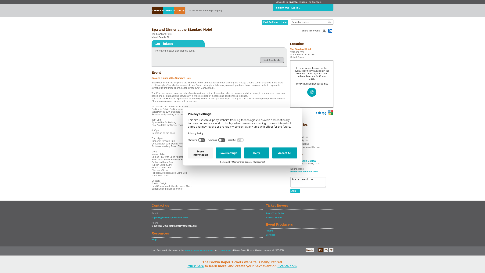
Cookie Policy (225, 250)
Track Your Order (275, 213)
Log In (294, 7)
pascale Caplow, (307, 161)
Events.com (287, 266)
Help (284, 22)
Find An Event (270, 22)
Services (270, 235)
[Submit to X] (324, 30)
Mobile (309, 250)
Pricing (269, 230)
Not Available (272, 60)
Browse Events (274, 217)
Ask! (293, 191)
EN (320, 250)
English (293, 2)
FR (331, 250)
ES (326, 250)
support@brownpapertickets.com (170, 217)
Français (317, 2)
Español (303, 2)
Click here (196, 266)
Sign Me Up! (282, 7)
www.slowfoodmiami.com (304, 171)
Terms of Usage (191, 250)
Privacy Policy (207, 250)
